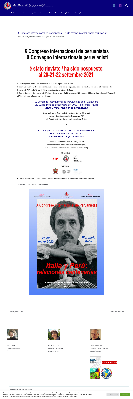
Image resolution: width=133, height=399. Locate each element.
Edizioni (24, 13)
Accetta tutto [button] (125, 395)
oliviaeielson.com (12, 351)
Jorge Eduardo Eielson (37, 13)
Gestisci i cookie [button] (113, 395)
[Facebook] (114, 5)
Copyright (78, 13)
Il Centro (14, 13)
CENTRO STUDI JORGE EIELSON (29, 5)
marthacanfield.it (53, 351)
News (51, 37)
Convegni (45, 37)
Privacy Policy (65, 13)
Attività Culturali (35, 37)
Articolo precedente (14, 312)
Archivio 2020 (23, 37)
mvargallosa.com (95, 351)
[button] (126, 5)
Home (7, 13)
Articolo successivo (118, 312)
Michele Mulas (53, 13)
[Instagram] (120, 5)
